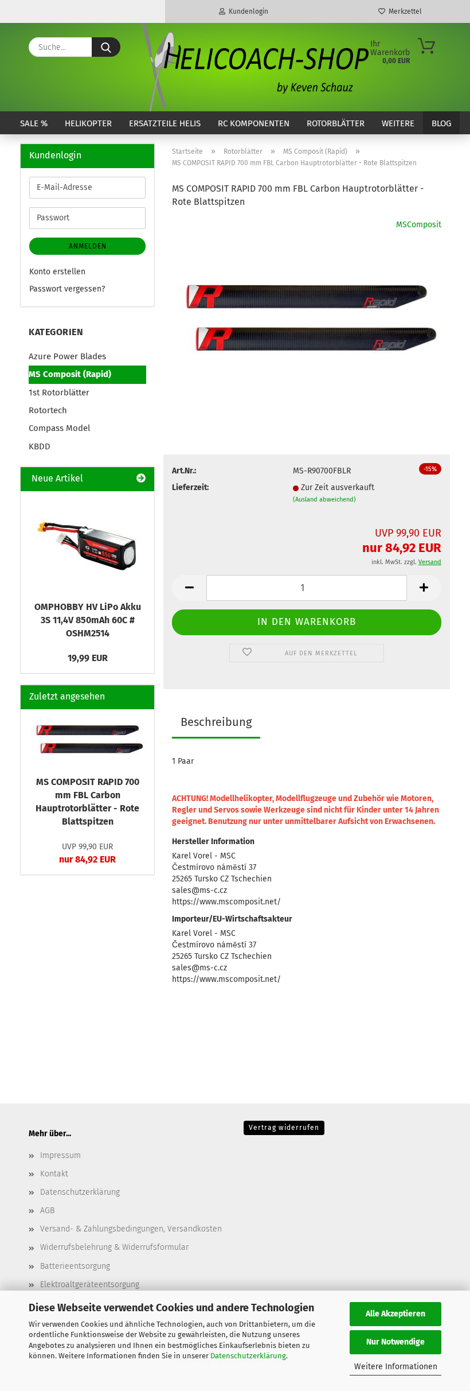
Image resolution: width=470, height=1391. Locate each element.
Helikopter (88, 123)
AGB (47, 1210)
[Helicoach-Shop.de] (253, 67)
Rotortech (48, 410)
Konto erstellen (57, 272)
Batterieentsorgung (75, 1266)
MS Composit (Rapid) (70, 374)
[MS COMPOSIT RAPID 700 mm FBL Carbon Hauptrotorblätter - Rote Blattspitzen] (306, 304)
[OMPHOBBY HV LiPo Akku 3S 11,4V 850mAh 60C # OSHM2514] (87, 543)
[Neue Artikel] (141, 478)
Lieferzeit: (190, 487)
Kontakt (54, 1174)
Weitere (398, 123)
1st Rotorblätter (59, 392)
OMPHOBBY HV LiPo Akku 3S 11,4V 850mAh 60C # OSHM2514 (87, 620)
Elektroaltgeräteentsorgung (89, 1284)
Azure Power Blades (67, 356)
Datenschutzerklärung (248, 1355)
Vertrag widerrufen (284, 1128)
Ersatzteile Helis (165, 123)
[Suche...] (106, 47)
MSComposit (418, 225)
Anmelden (88, 246)
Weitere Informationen (395, 1366)
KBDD (39, 446)
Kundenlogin (246, 11)
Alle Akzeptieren (395, 1314)
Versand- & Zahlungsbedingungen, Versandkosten (131, 1229)
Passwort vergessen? (67, 289)
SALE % (34, 123)
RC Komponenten (253, 123)
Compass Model (59, 428)
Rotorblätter (336, 123)
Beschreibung (216, 722)
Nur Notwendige (395, 1342)
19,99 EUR (88, 657)
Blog (441, 123)
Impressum (60, 1155)
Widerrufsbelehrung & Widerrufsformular (114, 1247)
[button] (189, 588)
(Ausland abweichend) (324, 499)
